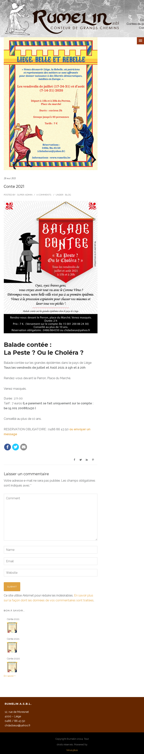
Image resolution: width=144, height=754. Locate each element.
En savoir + (9, 675)
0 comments (43, 194)
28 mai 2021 (10, 178)
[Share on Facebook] (7, 447)
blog (67, 194)
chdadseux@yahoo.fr (17, 725)
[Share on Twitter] (15, 447)
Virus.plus (72, 750)
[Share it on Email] (23, 447)
